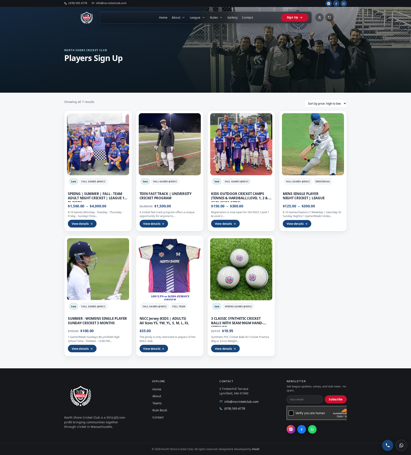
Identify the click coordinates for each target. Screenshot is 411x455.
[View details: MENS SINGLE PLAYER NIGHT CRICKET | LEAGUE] (313, 144)
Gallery (232, 17)
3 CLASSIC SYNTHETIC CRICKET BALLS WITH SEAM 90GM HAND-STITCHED (237, 323)
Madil (255, 449)
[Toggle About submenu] (183, 17)
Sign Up (294, 17)
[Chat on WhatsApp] (401, 445)
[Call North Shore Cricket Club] (387, 445)
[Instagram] (329, 3)
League (195, 17)
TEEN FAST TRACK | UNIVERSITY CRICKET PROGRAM (166, 195)
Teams (157, 403)
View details (82, 224)
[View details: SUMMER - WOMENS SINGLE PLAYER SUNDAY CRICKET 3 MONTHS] (98, 269)
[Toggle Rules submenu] (221, 17)
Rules (214, 17)
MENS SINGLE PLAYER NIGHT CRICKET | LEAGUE (304, 195)
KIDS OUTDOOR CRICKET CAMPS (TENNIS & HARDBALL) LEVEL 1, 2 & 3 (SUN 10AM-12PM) (240, 198)
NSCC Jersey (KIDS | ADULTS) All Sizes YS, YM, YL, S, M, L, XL (164, 320)
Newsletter (296, 381)
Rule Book (159, 410)
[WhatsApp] (344, 3)
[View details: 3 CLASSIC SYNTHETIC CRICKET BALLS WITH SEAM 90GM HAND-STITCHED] (241, 269)
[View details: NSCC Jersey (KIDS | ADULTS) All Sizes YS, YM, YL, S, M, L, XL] (170, 269)
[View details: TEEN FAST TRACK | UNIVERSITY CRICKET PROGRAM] (170, 144)
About (176, 17)
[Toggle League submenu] (203, 17)
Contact (247, 17)
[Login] (319, 17)
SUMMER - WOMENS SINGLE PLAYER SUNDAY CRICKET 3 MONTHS (97, 320)
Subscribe (335, 399)
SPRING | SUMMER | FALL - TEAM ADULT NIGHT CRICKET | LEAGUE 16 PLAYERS (97, 198)
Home (163, 17)
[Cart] (329, 17)
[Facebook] (336, 3)
